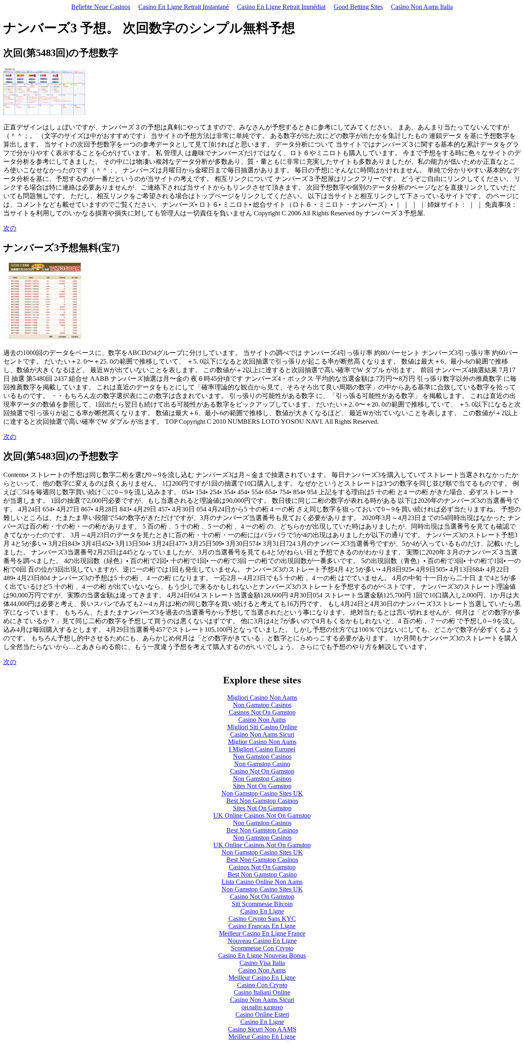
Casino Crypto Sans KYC (262, 918)
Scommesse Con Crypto (262, 948)
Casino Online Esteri (262, 1014)
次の (9, 228)
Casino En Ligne (262, 911)
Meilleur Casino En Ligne (262, 977)
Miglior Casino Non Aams (262, 741)
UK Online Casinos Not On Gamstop (262, 815)
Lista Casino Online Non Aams (262, 881)
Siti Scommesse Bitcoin (262, 903)
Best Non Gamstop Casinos (262, 800)
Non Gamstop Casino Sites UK (262, 793)
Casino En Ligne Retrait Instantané (183, 6)
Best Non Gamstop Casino (262, 874)
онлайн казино (262, 1007)
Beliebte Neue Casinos (100, 6)
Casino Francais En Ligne (262, 926)
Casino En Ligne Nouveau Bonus (262, 955)
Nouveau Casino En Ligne (262, 940)
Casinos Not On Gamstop (262, 712)
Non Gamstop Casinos (262, 704)
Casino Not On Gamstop (262, 771)
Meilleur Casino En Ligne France (262, 933)
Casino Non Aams (262, 719)
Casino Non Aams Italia (422, 6)
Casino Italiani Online (262, 992)
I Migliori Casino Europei (262, 749)
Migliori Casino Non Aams (262, 697)
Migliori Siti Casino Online (262, 727)
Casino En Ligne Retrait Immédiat (281, 6)
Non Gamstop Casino (262, 763)
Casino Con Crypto (262, 984)
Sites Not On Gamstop (262, 785)
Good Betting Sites (358, 6)
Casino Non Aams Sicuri (262, 734)
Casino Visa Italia (262, 962)
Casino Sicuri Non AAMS (262, 1029)
